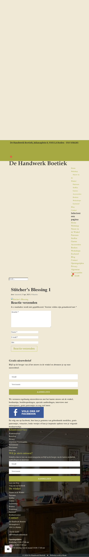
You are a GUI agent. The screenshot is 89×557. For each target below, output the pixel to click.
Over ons (12, 450)
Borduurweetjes (15, 515)
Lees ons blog (14, 483)
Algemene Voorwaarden (19, 155)
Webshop (74, 171)
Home (73, 168)
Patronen (76, 184)
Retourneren (13, 444)
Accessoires (77, 194)
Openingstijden (15, 148)
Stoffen (75, 187)
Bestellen (12, 436)
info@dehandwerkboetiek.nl (18, 534)
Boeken (75, 197)
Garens (75, 191)
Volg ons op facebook (17, 485)
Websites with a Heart (58, 555)
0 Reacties (34, 294)
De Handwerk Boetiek (37, 555)
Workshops (77, 200)
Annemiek (17, 294)
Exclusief (76, 203)
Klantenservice (14, 433)
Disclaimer (13, 447)
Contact (74, 210)
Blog (73, 207)
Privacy (12, 152)
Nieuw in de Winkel (16, 492)
